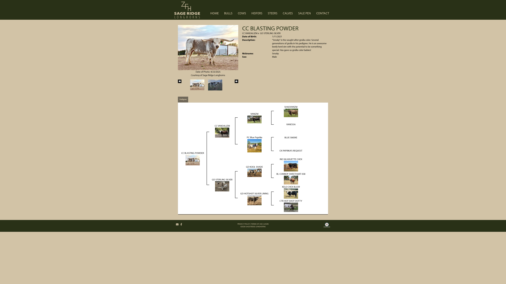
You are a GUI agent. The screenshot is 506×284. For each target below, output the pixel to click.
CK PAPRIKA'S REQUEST (290, 150)
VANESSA (291, 124)
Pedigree (183, 99)
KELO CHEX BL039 (291, 186)
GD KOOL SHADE (254, 166)
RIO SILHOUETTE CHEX (291, 159)
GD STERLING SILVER (270, 33)
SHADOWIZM (290, 106)
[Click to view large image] (208, 47)
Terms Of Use (256, 224)
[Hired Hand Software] (326, 225)
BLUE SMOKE (290, 137)
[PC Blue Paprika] (254, 145)
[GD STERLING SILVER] (222, 186)
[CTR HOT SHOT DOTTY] (291, 207)
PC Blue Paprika (254, 137)
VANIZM (254, 113)
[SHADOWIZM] (291, 112)
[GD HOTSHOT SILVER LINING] (254, 199)
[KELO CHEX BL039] (291, 193)
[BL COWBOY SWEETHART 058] (291, 179)
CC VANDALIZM (249, 33)
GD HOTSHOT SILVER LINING (254, 193)
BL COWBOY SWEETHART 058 (290, 173)
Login (266, 224)
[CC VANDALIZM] (222, 132)
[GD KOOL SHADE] (254, 172)
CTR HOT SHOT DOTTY (291, 200)
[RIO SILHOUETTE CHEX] (291, 165)
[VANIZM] (254, 119)
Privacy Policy (243, 224)
